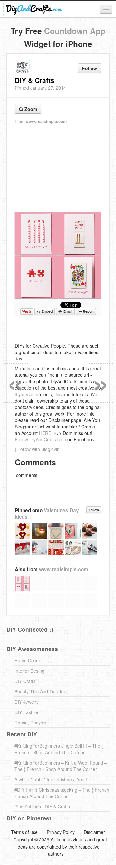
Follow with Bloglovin (38, 449)
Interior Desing (29, 671)
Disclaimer (94, 832)
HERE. (46, 433)
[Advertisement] (58, 168)
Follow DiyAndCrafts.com (40, 439)
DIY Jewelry (27, 702)
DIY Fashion (27, 712)
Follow (89, 68)
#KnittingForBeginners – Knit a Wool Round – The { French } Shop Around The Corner (61, 765)
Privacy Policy (61, 832)
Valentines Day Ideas (47, 513)
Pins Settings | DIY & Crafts (42, 806)
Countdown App (74, 31)
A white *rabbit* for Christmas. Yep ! (51, 779)
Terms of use (24, 832)
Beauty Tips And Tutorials (41, 691)
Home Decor (27, 660)
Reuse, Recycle (30, 722)
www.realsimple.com (46, 121)
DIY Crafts (25, 681)
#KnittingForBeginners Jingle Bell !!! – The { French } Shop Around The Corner (59, 749)
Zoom (30, 109)
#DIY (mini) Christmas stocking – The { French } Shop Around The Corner (62, 792)
